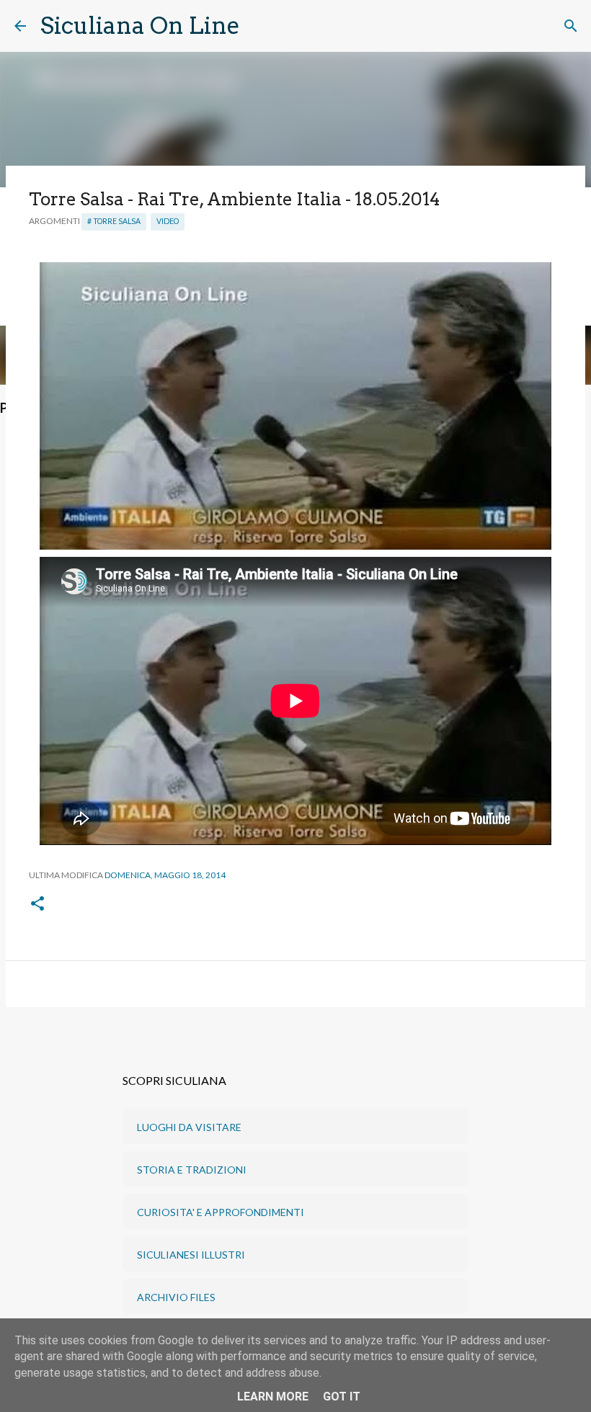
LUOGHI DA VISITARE (189, 1127)
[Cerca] (260, 26)
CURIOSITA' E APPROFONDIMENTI (220, 1212)
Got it (341, 1396)
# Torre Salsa (114, 221)
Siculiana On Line (140, 26)
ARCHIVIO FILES (176, 1297)
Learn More (272, 1396)
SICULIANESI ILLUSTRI (191, 1254)
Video (167, 221)
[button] (37, 904)
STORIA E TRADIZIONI (191, 1169)
